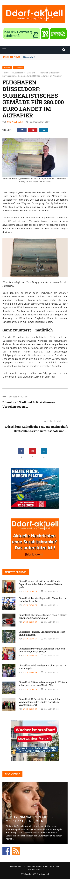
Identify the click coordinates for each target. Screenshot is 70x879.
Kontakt (54, 866)
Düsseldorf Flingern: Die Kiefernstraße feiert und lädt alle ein (42, 633)
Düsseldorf (18, 68)
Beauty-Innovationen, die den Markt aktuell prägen (30, 819)
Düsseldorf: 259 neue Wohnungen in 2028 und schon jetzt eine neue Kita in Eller (43, 684)
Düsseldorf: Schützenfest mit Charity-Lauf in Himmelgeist (42, 667)
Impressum (15, 866)
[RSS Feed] (16, 850)
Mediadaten (34, 869)
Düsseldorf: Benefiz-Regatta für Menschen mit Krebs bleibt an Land (43, 600)
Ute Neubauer (15, 122)
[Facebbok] (6, 850)
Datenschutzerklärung (35, 866)
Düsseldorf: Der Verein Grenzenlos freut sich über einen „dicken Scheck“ (42, 650)
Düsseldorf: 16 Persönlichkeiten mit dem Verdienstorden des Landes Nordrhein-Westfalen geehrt (40, 702)
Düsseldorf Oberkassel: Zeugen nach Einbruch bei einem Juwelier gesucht (43, 616)
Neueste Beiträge (15, 572)
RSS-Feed (25, 874)
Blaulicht (7, 68)
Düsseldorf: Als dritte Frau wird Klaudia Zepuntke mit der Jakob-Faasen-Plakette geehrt (40, 584)
